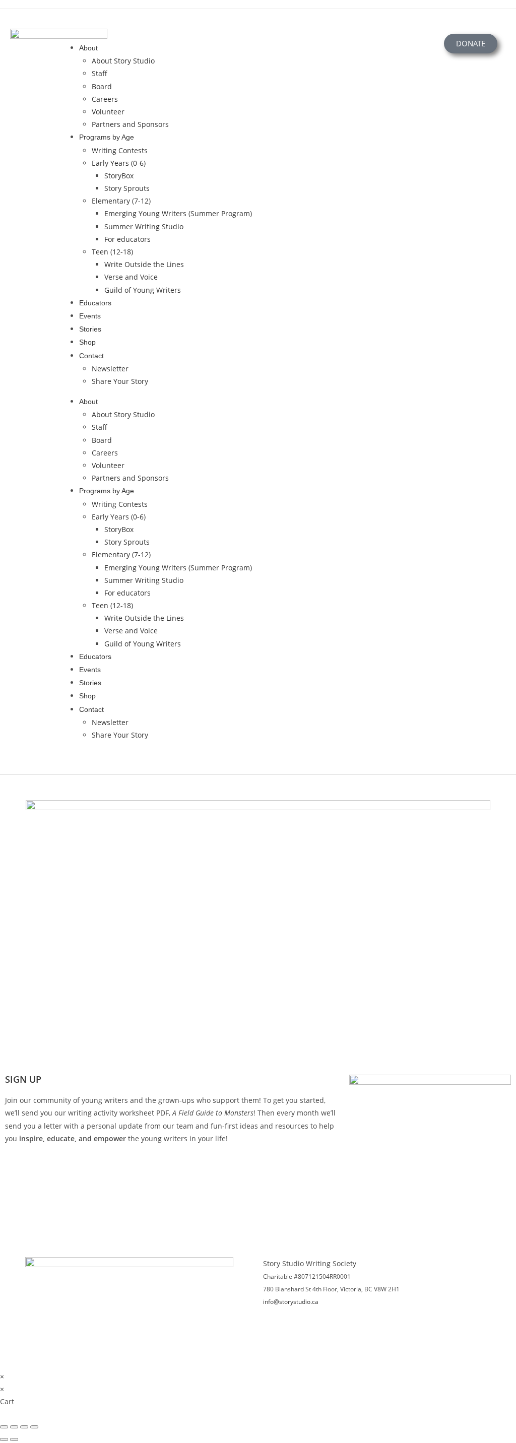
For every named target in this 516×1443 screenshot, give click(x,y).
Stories (90, 329)
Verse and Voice (131, 277)
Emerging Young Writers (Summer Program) (178, 213)
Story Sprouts (127, 188)
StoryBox (119, 175)
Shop (87, 342)
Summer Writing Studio (143, 226)
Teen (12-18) (112, 251)
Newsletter (110, 368)
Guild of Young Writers (142, 290)
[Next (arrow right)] (14, 1439)
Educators (95, 303)
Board (102, 86)
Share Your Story (120, 381)
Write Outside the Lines (144, 264)
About (88, 48)
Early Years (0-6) (119, 163)
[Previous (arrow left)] (4, 1439)
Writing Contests (120, 150)
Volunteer (108, 111)
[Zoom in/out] (4, 1426)
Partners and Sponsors (130, 124)
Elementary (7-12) (121, 201)
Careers (105, 99)
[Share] (24, 1426)
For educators (127, 239)
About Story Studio (123, 60)
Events (90, 316)
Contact (91, 356)
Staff (99, 73)
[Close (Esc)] (34, 1426)
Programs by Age (106, 137)
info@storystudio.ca (290, 1301)
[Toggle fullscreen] (14, 1426)
